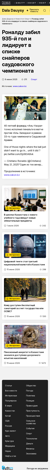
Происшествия (33, 416)
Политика (30, 395)
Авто (7, 436)
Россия (8, 426)
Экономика (31, 453)
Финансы (30, 448)
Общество (31, 385)
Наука (8, 451)
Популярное (11, 401)
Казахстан (10, 411)
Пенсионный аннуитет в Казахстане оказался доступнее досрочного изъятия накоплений (24, 355)
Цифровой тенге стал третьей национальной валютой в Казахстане (24, 263)
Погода (29, 391)
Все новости (11, 391)
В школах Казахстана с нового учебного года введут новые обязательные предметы (20, 217)
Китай (8, 416)
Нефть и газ (10, 456)
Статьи (8, 385)
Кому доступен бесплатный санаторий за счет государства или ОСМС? (23, 308)
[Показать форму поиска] (44, 10)
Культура (9, 441)
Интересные (11, 395)
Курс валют (10, 431)
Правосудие (32, 406)
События (30, 428)
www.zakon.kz (20, 86)
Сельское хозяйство (31, 422)
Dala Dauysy (13, 10)
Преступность (33, 411)
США (7, 421)
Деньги (29, 443)
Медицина (10, 446)
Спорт (34, 79)
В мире (8, 406)
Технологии (31, 438)
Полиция (30, 401)
